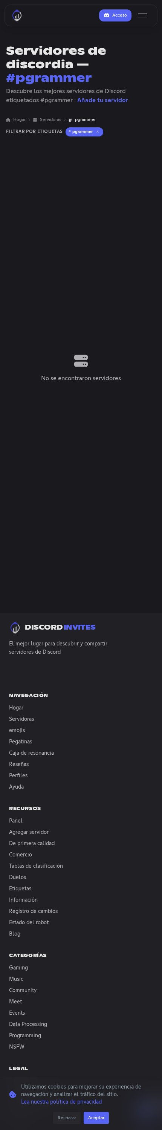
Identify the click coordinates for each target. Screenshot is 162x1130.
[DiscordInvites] (17, 15)
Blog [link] (14, 934)
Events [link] (17, 1013)
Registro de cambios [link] (33, 911)
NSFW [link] (16, 1047)
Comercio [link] (20, 855)
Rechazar (67, 1118)
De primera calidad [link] (32, 843)
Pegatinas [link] (20, 742)
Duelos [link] (17, 877)
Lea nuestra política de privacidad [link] (61, 1102)
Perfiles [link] (18, 775)
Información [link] (23, 900)
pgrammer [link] (85, 120)
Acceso (119, 15)
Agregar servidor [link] (29, 832)
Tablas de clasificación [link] (36, 866)
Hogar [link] (19, 120)
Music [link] (16, 979)
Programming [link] (25, 1035)
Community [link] (23, 990)
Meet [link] (15, 1002)
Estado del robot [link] (29, 922)
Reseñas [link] (19, 764)
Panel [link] (16, 821)
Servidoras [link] (50, 120)
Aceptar (96, 1118)
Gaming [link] (18, 968)
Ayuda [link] (16, 787)
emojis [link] (17, 730)
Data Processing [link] (28, 1024)
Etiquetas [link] (20, 888)
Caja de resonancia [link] (31, 753)
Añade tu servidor (102, 100)
